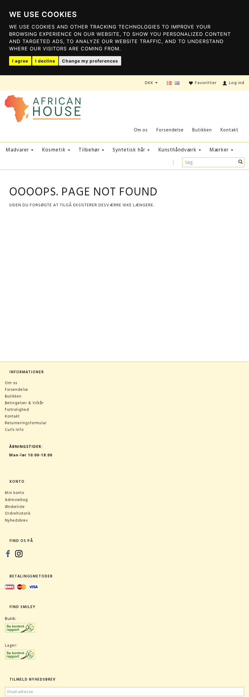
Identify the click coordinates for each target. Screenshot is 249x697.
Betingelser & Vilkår (24, 403)
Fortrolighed (17, 410)
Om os (141, 130)
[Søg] (240, 162)
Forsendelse (170, 130)
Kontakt (229, 130)
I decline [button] (45, 60)
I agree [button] (20, 60)
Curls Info (14, 430)
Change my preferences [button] (90, 60)
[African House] (42, 107)
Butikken (202, 130)
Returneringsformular (26, 423)
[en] (177, 83)
